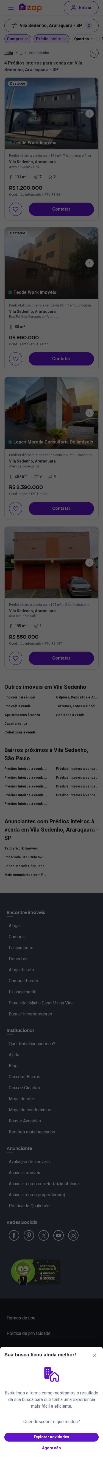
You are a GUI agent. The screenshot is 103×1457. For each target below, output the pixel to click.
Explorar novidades (51, 1437)
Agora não (51, 1448)
